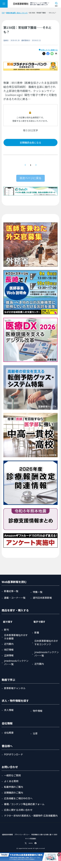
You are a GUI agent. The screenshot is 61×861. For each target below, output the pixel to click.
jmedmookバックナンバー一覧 (16, 662)
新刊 (6, 629)
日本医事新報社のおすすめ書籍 (16, 636)
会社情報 (7, 723)
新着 (36, 632)
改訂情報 (9, 649)
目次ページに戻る (30, 178)
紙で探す (8, 621)
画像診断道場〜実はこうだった (17, 13)
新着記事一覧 (11, 591)
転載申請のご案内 (13, 786)
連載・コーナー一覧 (14, 597)
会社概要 (9, 732)
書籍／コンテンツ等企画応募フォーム (24, 804)
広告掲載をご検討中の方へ (18, 798)
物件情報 (37, 710)
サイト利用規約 (30, 839)
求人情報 (9, 710)
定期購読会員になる (30, 142)
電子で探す (39, 621)
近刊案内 (9, 643)
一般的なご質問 (12, 775)
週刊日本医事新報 (42, 597)
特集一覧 (37, 592)
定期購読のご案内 (13, 792)
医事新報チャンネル (14, 688)
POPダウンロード (13, 754)
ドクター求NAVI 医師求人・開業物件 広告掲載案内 (31, 815)
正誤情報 (9, 655)
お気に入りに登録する (49, 50)
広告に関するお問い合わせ (18, 809)
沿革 (35, 733)
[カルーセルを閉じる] (58, 854)
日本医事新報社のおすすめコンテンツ (46, 642)
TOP (3, 13)
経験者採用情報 (7, 834)
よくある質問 (11, 781)
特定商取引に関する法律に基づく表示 (44, 834)
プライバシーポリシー (22, 834)
